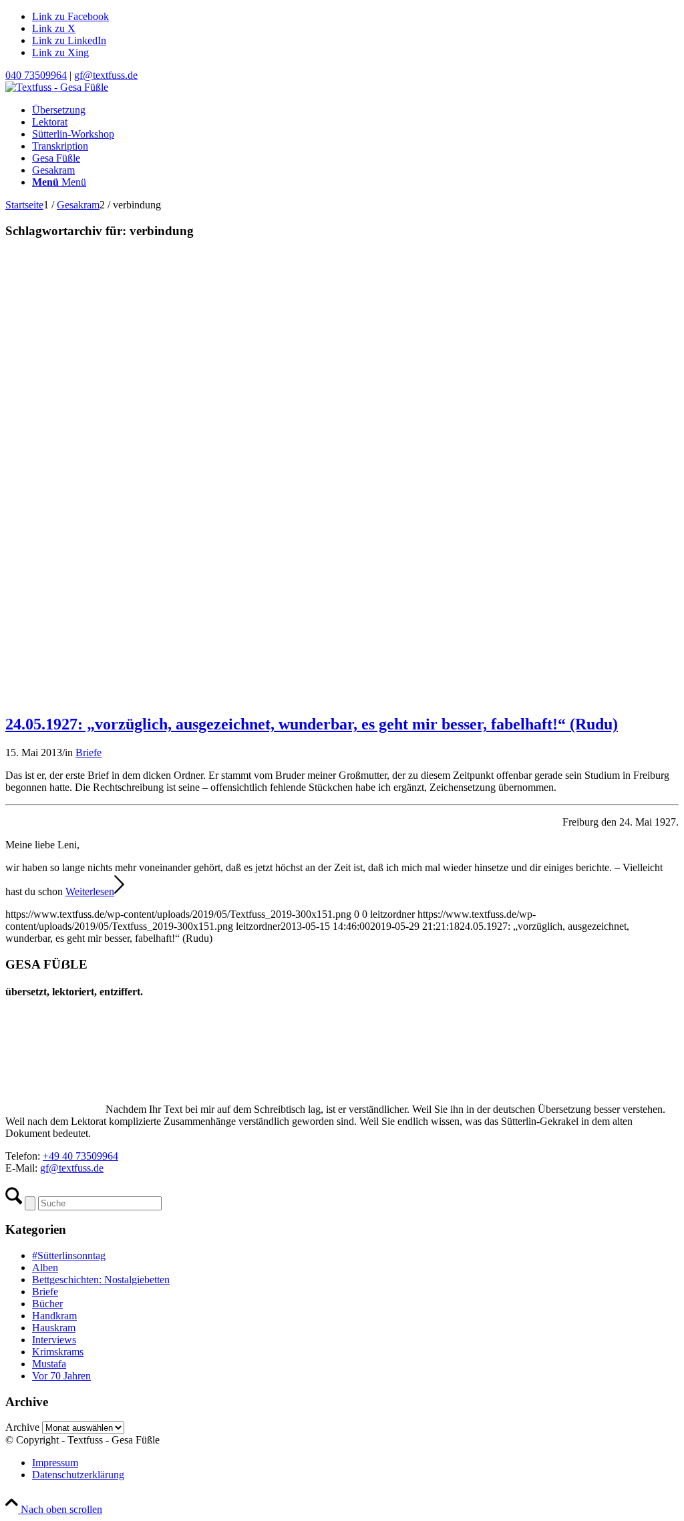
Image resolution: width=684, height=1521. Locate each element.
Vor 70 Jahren (61, 1375)
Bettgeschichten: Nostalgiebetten (101, 1279)
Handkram (54, 1315)
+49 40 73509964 (80, 1156)
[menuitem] (355, 110)
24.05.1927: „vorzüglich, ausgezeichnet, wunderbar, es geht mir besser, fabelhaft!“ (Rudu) (311, 724)
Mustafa (49, 1363)
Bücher (47, 1303)
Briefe (88, 752)
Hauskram (53, 1327)
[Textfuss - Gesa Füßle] (56, 87)
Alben (45, 1267)
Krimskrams (57, 1351)
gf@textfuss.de (106, 75)
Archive (22, 1427)
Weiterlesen (89, 891)
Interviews (54, 1339)
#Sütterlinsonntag (69, 1255)
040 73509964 (36, 75)
